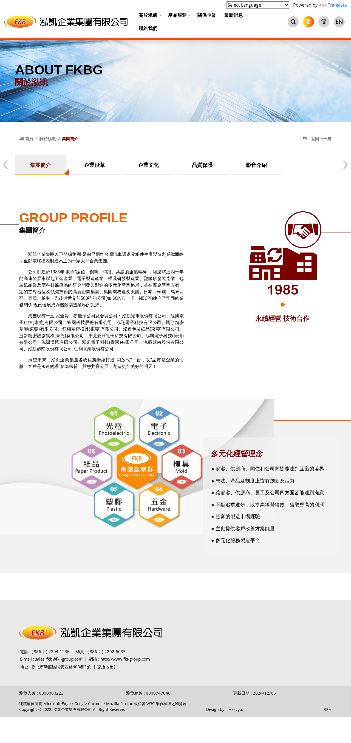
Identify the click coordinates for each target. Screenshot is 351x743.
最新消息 (233, 15)
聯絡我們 (148, 28)
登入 (328, 709)
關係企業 (206, 15)
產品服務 (177, 15)
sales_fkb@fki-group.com (59, 659)
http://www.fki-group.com (125, 659)
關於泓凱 (148, 15)
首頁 (29, 138)
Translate (337, 5)
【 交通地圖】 (105, 666)
